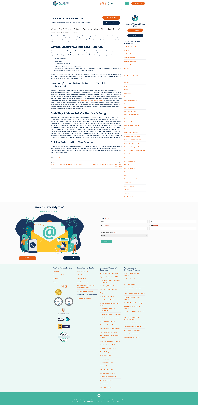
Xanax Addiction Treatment (131, 334)
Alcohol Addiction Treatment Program (132, 280)
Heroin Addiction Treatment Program (132, 307)
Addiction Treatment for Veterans (109, 345)
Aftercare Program (105, 355)
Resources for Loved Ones (131, 179)
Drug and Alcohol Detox (107, 296)
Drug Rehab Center (129, 107)
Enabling (126, 118)
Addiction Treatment (130, 61)
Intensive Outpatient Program (132, 139)
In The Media (80, 275)
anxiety (89, 100)
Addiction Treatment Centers (94, 400)
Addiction (75, 32)
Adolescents (127, 64)
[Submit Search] (127, 3)
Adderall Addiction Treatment (132, 47)
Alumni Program (105, 359)
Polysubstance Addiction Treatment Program (134, 313)
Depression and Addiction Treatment (109, 309)
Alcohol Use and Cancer (131, 75)
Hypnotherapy (104, 384)
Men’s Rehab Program (106, 369)
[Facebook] (100, 3)
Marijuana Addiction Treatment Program (132, 298)
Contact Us (56, 278)
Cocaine (126, 89)
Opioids (126, 164)
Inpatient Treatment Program (132, 136)
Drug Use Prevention (130, 111)
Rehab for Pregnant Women (108, 352)
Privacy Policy (107, 400)
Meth (125, 157)
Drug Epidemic (128, 104)
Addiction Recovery (129, 57)
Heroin (126, 129)
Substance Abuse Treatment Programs (132, 274)
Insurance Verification (59, 275)
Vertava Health (56, 32)
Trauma (126, 193)
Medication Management (131, 147)
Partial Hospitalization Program (109, 286)
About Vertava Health (83, 271)
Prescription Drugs (129, 172)
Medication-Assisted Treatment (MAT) (135, 150)
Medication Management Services (110, 328)
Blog (125, 86)
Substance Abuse (129, 186)
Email (105, 225)
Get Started (138, 3)
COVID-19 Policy (81, 278)
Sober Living (127, 182)
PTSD (125, 175)
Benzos (126, 82)
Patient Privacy (116, 400)
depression (84, 100)
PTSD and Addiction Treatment (110, 318)
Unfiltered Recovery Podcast (85, 291)
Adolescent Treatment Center (108, 332)
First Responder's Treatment (132, 125)
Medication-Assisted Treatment (109, 325)
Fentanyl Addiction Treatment (132, 326)
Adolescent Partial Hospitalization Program (109, 336)
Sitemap (124, 400)
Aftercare (127, 68)
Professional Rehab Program (108, 376)
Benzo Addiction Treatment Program (134, 293)
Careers (55, 282)
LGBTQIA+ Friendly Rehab (131, 143)
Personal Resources (129, 168)
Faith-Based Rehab (129, 122)
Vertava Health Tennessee (84, 298)
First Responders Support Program (110, 341)
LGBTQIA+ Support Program (108, 348)
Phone (153, 225)
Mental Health (128, 154)
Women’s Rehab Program (107, 373)
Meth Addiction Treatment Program (134, 303)
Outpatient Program (106, 293)
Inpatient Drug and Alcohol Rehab (109, 277)
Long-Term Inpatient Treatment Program (111, 281)
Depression (127, 93)
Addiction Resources (82, 282)
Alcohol (126, 72)
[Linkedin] (66, 286)
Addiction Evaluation (130, 54)
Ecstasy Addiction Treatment (132, 337)
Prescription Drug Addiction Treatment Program (131, 318)
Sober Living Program (108, 362)
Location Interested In (109, 232)
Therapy (126, 189)
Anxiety (126, 79)
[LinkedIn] (106, 3)
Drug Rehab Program (130, 284)
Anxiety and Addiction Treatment (111, 314)
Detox (126, 97)
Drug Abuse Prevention (131, 100)
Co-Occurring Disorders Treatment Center (110, 304)
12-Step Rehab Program (106, 380)
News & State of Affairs (131, 161)
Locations (56, 271)
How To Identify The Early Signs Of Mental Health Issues (86, 286)
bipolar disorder (98, 100)
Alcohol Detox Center (108, 300)
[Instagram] (103, 3)
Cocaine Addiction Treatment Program (132, 289)
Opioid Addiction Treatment (132, 330)
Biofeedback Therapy (106, 387)
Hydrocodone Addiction (131, 132)
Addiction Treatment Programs (109, 273)
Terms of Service (117, 402)
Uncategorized (128, 197)
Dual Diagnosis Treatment (131, 114)
